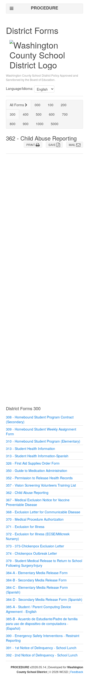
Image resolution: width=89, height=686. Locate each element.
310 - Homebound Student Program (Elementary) (43, 441)
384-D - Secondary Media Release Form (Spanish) (44, 599)
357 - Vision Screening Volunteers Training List (41, 485)
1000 (39, 123)
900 (25, 123)
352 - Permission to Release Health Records (39, 477)
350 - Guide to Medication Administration (36, 470)
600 (52, 114)
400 (25, 114)
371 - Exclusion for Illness (25, 526)
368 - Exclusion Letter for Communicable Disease (43, 512)
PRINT (31, 145)
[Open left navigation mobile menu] (11, 8)
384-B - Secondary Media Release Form (36, 580)
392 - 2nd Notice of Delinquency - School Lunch (42, 655)
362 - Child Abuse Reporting (27, 492)
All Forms (17, 104)
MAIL (72, 145)
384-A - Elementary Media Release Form (37, 572)
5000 (54, 123)
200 (63, 104)
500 (39, 114)
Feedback (76, 672)
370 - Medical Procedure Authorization (35, 519)
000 (37, 104)
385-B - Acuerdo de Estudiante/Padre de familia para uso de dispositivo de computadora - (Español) (42, 623)
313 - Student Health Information (30, 448)
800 (12, 123)
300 (12, 114)
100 (50, 104)
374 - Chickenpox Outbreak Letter (31, 553)
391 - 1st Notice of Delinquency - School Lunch (41, 647)
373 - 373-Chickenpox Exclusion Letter (35, 546)
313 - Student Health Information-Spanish (37, 455)
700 (65, 114)
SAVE (52, 145)
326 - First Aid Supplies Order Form (33, 463)
